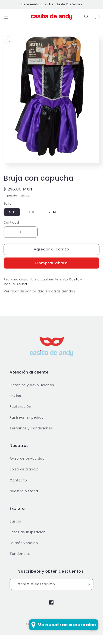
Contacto (18, 480)
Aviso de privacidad (27, 458)
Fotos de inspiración (28, 532)
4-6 (12, 212)
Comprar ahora (51, 263)
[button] (6, 17)
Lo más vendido (24, 542)
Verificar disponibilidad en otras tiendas (39, 291)
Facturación (20, 406)
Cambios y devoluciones (32, 385)
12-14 (52, 212)
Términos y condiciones (31, 428)
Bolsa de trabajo (24, 469)
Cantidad (11, 222)
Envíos (15, 395)
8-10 (32, 212)
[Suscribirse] (88, 584)
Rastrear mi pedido (27, 417)
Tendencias (20, 553)
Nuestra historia (24, 491)
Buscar (16, 521)
